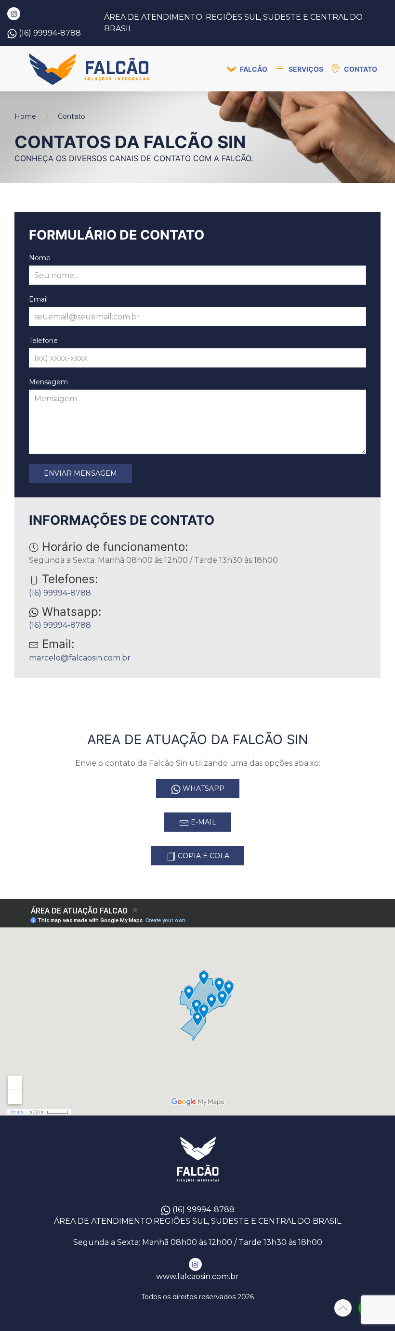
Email (38, 299)
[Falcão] (90, 69)
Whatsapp (202, 788)
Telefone (43, 340)
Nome (40, 258)
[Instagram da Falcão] (13, 13)
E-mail (202, 822)
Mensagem (48, 382)
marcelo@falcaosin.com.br (80, 657)
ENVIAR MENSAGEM (80, 473)
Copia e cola (202, 855)
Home (25, 116)
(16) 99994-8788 (50, 33)
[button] (247, 69)
